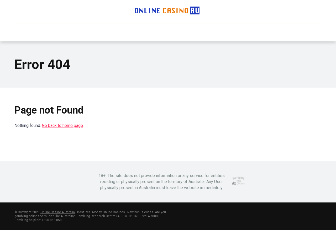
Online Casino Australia (57, 212)
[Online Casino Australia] (168, 10)
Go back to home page (62, 125)
